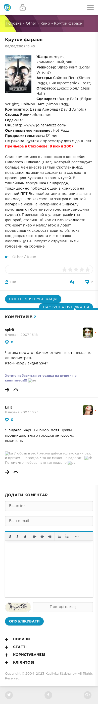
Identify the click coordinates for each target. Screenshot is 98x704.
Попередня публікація (33, 299)
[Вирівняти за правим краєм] (50, 536)
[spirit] (88, 330)
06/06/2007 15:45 (20, 46)
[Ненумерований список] (59, 536)
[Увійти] (22, 7)
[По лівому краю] (34, 536)
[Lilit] (88, 407)
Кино (45, 23)
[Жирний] (10, 536)
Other (31, 23)
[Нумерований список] (67, 536)
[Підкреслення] (25, 536)
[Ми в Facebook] (48, 695)
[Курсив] (17, 536)
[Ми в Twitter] (9, 695)
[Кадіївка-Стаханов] (7, 7)
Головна (14, 23)
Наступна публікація (66, 307)
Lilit (13, 282)
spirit (9, 330)
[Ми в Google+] (87, 695)
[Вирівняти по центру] (42, 536)
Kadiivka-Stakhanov (61, 673)
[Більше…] (77, 536)
